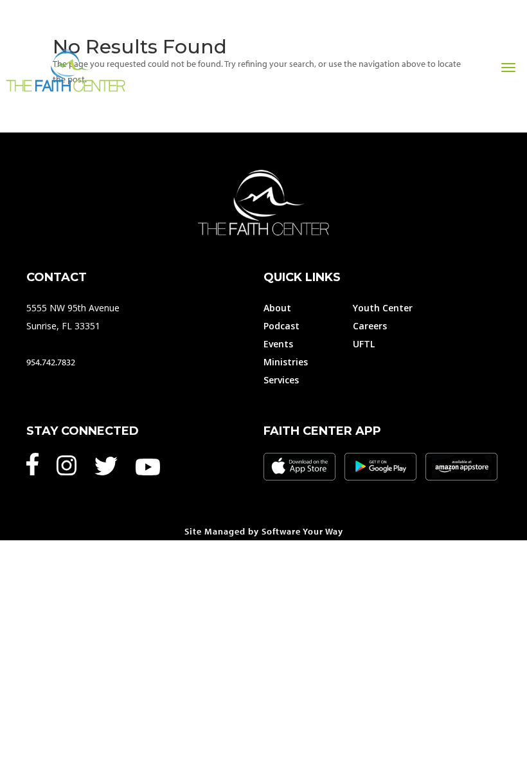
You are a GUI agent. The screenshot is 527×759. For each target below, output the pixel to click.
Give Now (325, 98)
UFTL (364, 344)
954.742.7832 (50, 362)
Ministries (286, 362)
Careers (370, 326)
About (277, 308)
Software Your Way (302, 531)
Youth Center (383, 308)
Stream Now (400, 98)
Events (278, 344)
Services (281, 380)
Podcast (281, 326)
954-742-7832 (486, 98)
